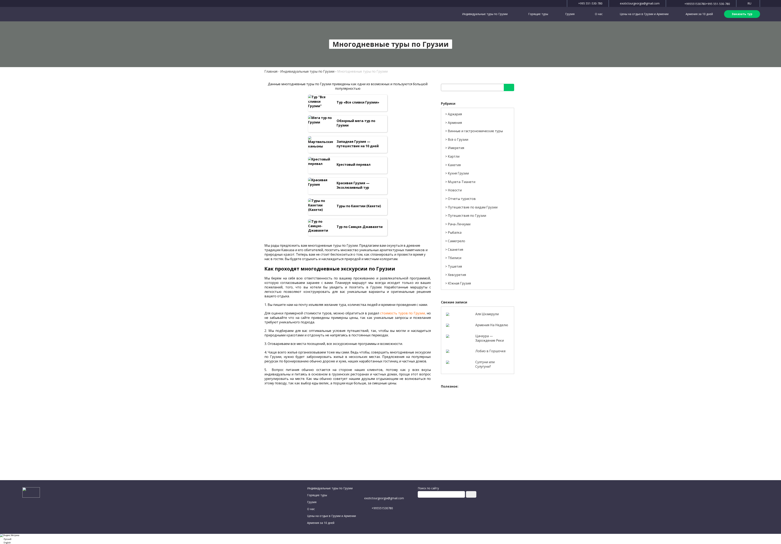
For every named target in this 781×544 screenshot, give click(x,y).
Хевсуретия (457, 275)
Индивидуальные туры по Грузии (485, 14)
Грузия (570, 14)
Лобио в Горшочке (490, 351)
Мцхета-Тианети (461, 182)
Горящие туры (538, 14)
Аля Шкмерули (487, 314)
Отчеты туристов (462, 198)
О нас (599, 14)
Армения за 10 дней (699, 14)
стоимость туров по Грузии (402, 313)
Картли (453, 156)
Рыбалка (454, 232)
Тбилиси (454, 258)
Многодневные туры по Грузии (362, 71)
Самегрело (456, 241)
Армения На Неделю (491, 325)
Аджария (455, 114)
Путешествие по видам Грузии (472, 207)
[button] (390, 539)
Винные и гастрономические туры (475, 131)
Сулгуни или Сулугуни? (485, 364)
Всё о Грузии (458, 139)
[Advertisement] (477, 419)
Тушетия (455, 266)
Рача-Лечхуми (459, 224)
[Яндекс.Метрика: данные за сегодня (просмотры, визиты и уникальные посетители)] (9, 535)
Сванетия (455, 249)
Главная (270, 71)
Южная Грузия (459, 283)
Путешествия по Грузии (467, 215)
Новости (455, 190)
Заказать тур (742, 14)
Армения (455, 122)
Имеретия (456, 148)
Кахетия (454, 165)
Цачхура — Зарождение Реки (489, 338)
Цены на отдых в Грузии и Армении (644, 14)
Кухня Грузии (458, 173)
